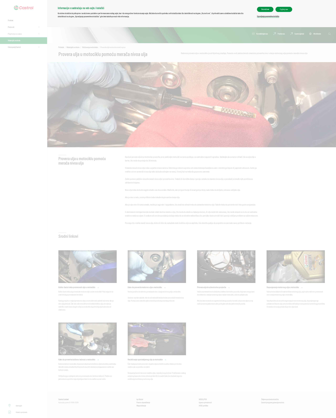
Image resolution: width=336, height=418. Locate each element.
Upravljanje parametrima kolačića (268, 16)
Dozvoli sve (265, 9)
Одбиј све (284, 9)
